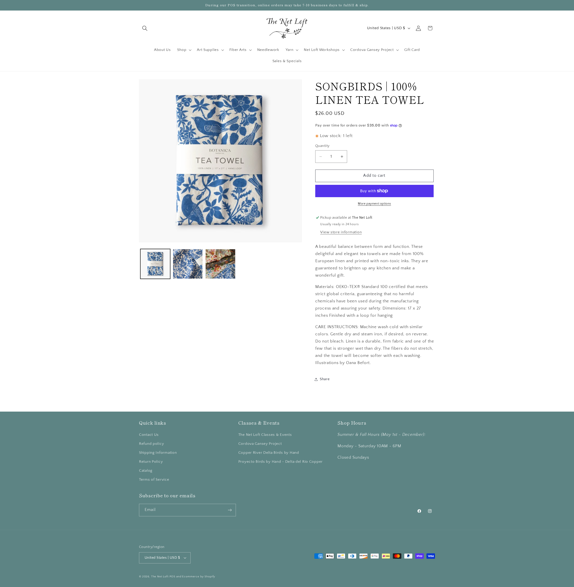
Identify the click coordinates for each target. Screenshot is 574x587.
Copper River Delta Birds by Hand (268, 453)
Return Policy (151, 462)
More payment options (374, 203)
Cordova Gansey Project (260, 444)
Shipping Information (158, 453)
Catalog (145, 471)
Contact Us (149, 435)
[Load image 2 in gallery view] (188, 264)
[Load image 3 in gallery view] (220, 264)
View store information (341, 232)
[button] (145, 28)
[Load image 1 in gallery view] (155, 264)
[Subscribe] (230, 510)
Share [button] (325, 379)
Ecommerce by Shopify (198, 576)
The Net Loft (160, 576)
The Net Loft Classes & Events (265, 435)
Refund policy (151, 444)
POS (173, 576)
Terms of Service (154, 480)
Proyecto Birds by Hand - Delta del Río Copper (280, 462)
